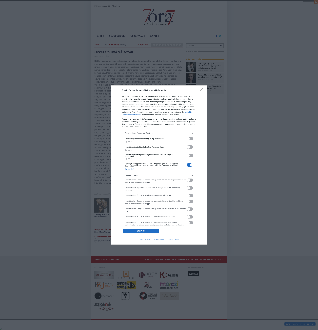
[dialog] (159, 165)
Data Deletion (145, 240)
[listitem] (159, 133)
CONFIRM (141, 231)
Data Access (159, 240)
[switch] (190, 138)
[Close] (202, 90)
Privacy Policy (173, 240)
